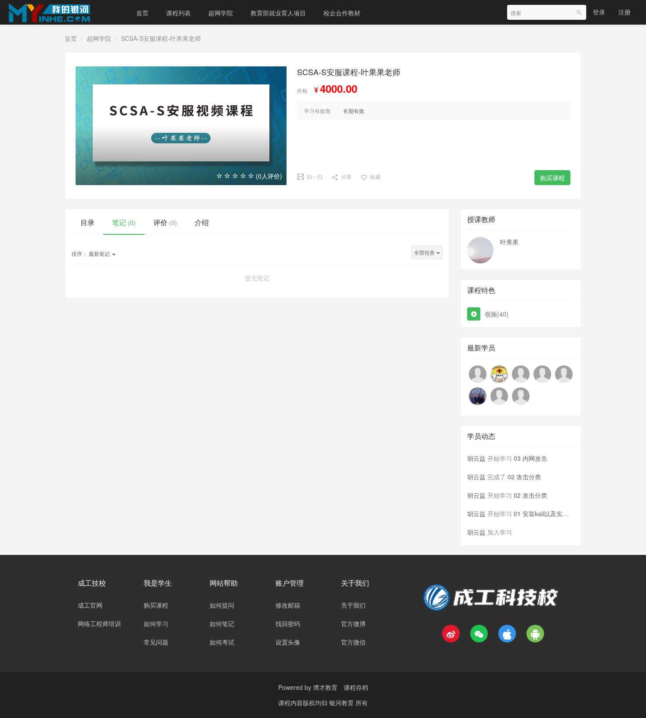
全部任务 (425, 252)
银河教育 (342, 702)
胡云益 (476, 458)
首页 (142, 12)
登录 (599, 11)
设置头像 (288, 642)
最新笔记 (91, 253)
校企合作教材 (341, 12)
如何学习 (156, 623)
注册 (624, 11)
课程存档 (356, 687)
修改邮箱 (288, 605)
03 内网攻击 (530, 458)
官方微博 (353, 623)
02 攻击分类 (524, 476)
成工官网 (90, 605)
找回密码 (288, 623)
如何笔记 (222, 623)
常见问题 (156, 642)
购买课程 (552, 177)
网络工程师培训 (99, 623)
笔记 (124, 222)
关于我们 (353, 605)
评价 (165, 222)
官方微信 (353, 642)
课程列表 (178, 12)
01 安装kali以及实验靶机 (547, 513)
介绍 (202, 222)
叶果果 (509, 241)
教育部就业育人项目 (278, 12)
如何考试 (222, 642)
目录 (87, 222)
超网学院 (220, 12)
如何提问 (222, 605)
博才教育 (325, 687)
